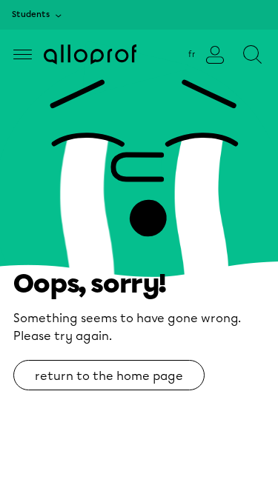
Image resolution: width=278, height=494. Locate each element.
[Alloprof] (90, 54)
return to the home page (109, 376)
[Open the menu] (22, 54)
